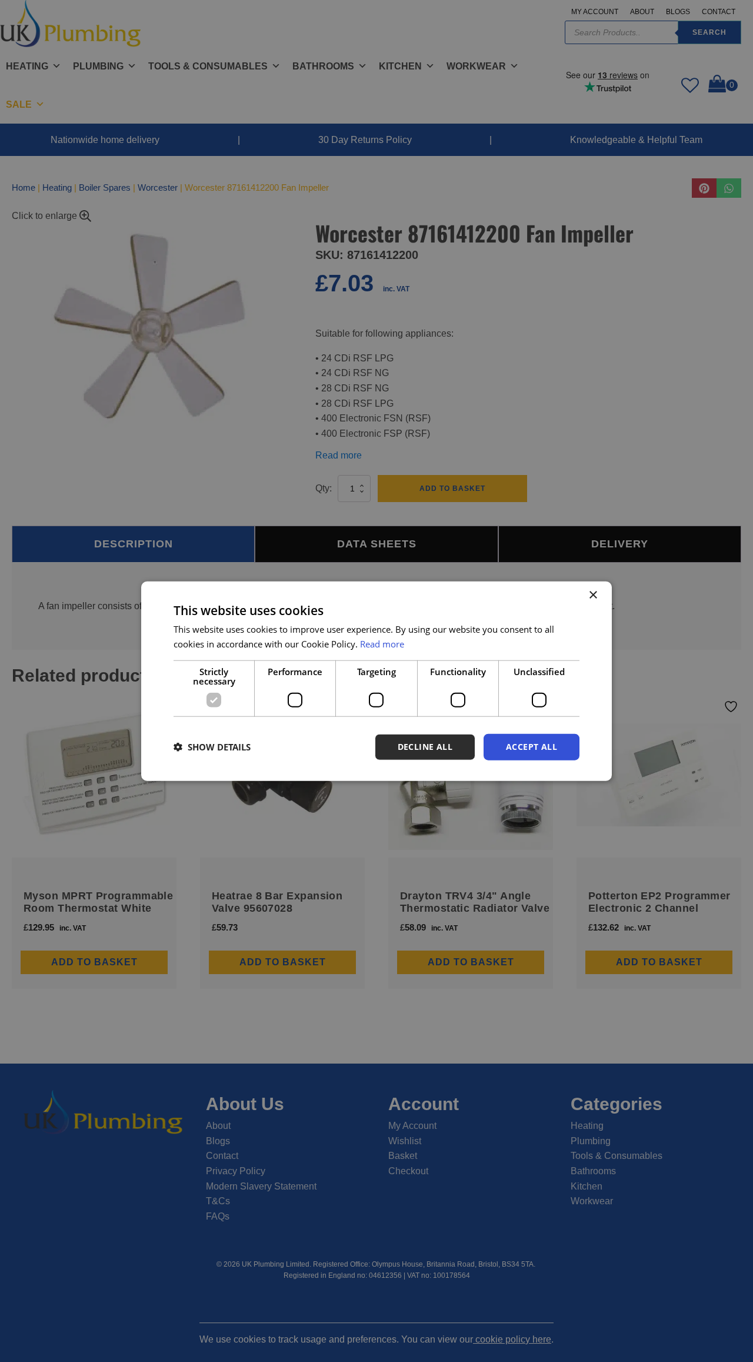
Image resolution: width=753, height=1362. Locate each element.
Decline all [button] (425, 746)
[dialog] (376, 681)
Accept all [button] (531, 746)
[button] (212, 746)
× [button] (592, 595)
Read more (382, 644)
